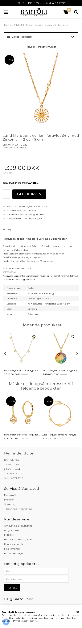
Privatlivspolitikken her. (26, 620)
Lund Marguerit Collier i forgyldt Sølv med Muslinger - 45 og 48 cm (21, 370)
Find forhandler (12, 548)
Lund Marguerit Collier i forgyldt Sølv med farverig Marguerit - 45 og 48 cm (60, 370)
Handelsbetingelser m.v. (17, 544)
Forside (7, 25)
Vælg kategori (22, 37)
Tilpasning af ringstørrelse (18, 508)
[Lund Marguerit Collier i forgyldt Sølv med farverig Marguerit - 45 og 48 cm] (60, 349)
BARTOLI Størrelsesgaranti (18, 539)
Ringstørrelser (11, 530)
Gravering (9, 504)
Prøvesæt (9, 499)
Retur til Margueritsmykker (41, 46)
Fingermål (10, 495)
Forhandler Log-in (14, 553)
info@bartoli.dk (12, 469)
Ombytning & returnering (18, 525)
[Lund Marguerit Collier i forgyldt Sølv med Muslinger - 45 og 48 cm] (21, 349)
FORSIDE (9, 534)
